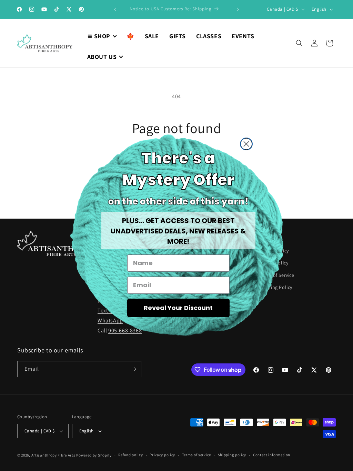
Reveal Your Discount (178, 307)
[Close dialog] (246, 144)
